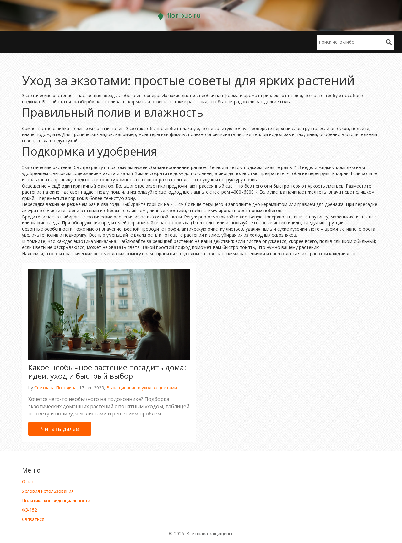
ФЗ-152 (29, 510)
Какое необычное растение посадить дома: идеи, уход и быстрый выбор (107, 371)
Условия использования (48, 491)
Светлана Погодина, (56, 388)
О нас (28, 482)
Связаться (33, 519)
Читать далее (60, 428)
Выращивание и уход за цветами (141, 388)
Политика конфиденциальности (56, 500)
